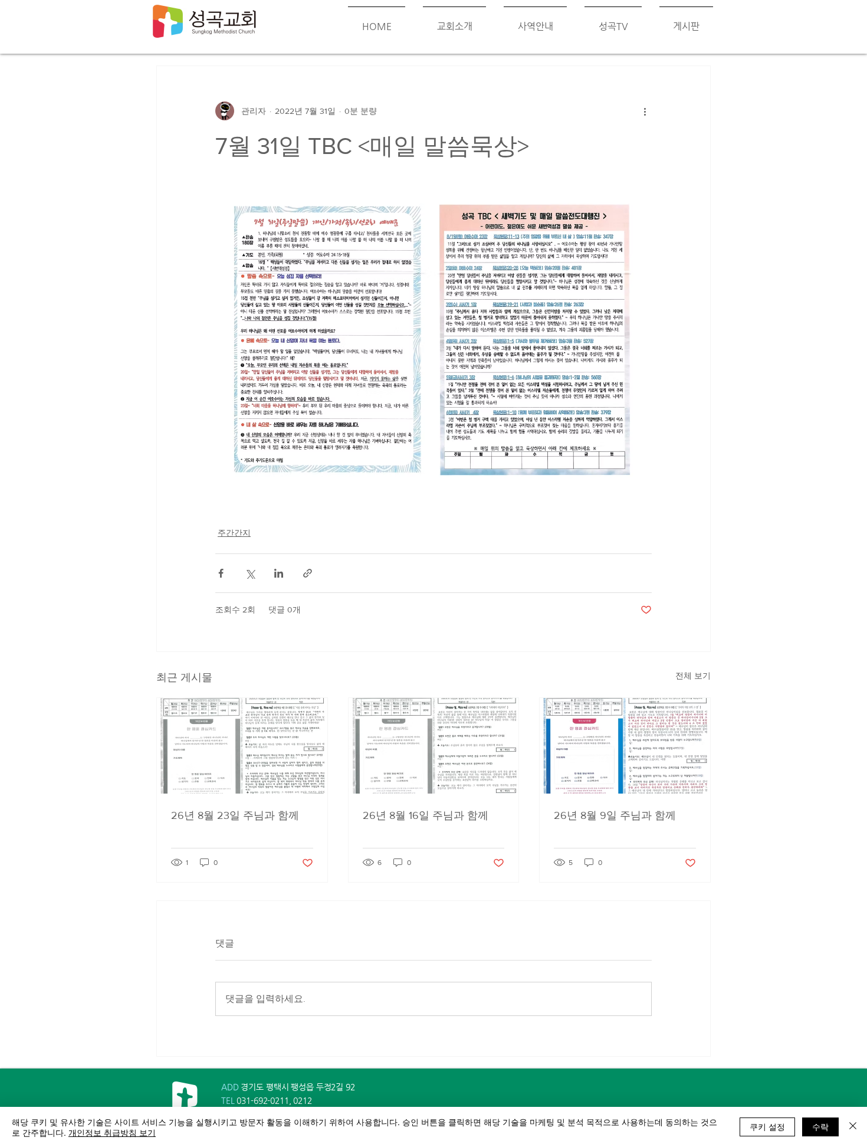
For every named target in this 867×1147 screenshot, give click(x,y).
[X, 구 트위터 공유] (249, 573)
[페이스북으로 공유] (220, 573)
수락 (820, 1126)
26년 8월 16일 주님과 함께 (425, 815)
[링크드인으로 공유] (278, 573)
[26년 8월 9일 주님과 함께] (625, 746)
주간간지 (234, 533)
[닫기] (853, 1127)
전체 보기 (693, 675)
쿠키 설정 (767, 1126)
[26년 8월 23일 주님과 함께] (242, 746)
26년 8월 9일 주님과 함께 (615, 815)
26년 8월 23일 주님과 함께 (235, 815)
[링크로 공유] (307, 573)
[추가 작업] (645, 111)
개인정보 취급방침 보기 (112, 1132)
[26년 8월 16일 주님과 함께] (434, 746)
